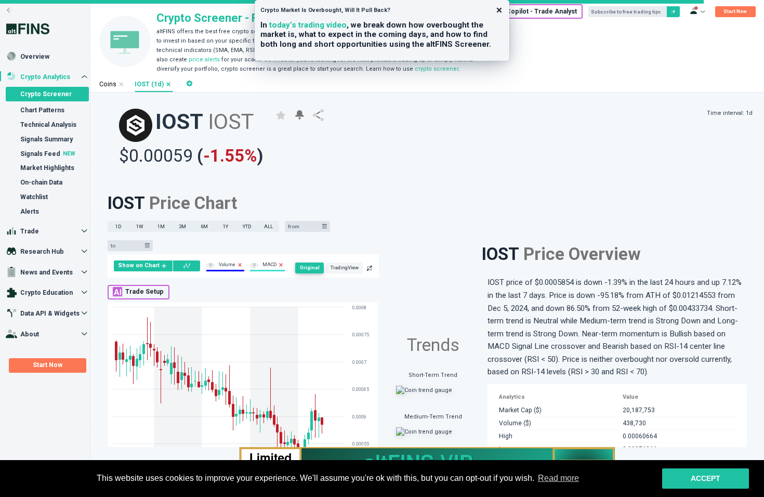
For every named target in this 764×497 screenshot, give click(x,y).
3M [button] (182, 226)
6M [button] (204, 226)
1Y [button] (225, 226)
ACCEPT (705, 478)
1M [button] (161, 226)
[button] (169, 84)
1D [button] (118, 226)
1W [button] (139, 226)
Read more (558, 478)
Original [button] (283, 278)
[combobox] (303, 226)
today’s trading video (308, 25)
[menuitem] (143, 265)
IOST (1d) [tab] (149, 84)
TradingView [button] (319, 278)
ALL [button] (268, 226)
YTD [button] (247, 226)
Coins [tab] (107, 84)
